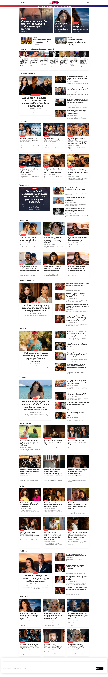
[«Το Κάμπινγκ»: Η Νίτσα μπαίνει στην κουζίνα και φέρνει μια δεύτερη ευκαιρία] (35, 341)
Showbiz (57, 21)
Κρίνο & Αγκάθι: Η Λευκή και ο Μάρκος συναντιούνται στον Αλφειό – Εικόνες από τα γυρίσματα (29, 442)
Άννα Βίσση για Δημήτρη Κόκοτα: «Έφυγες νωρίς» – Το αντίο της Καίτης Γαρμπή (77, 414)
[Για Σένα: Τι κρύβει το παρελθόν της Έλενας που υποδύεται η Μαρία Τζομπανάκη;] (60, 568)
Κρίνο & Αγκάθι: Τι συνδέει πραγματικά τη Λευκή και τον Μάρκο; (77, 442)
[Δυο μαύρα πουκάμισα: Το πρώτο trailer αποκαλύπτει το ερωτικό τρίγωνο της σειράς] (60, 113)
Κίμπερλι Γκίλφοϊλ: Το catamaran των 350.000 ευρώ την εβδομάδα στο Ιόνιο (75, 188)
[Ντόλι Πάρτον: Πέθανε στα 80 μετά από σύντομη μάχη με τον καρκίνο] (60, 405)
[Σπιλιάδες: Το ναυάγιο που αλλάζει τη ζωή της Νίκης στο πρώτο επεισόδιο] (30, 129)
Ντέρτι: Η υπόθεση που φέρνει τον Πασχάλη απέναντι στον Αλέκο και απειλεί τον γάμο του (78, 505)
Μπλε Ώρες (76, 22)
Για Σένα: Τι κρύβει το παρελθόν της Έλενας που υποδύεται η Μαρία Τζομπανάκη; (76, 566)
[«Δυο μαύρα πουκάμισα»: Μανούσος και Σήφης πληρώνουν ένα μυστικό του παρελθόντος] (60, 91)
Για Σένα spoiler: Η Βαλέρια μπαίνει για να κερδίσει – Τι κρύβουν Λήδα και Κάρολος (77, 578)
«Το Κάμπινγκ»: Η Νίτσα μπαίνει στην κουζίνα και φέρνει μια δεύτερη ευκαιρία (35, 356)
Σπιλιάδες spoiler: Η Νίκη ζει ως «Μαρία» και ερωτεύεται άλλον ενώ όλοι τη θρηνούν (53, 170)
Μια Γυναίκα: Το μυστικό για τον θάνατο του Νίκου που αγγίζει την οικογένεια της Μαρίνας (53, 239)
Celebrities (23, 185)
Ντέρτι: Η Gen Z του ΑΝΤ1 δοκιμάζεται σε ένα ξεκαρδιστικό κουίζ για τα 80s (29, 534)
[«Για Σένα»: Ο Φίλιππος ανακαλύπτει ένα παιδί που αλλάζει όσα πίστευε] (60, 590)
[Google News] (25, 2)
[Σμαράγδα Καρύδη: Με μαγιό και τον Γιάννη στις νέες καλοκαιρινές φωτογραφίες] (58, 200)
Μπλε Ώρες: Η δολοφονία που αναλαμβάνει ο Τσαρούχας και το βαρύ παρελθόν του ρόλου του (78, 616)
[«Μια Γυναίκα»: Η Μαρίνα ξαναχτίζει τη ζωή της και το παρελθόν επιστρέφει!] (54, 258)
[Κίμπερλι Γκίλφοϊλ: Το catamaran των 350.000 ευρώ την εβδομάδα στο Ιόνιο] (58, 190)
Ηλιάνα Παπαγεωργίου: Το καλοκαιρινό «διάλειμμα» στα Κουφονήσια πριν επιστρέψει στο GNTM (62, 26)
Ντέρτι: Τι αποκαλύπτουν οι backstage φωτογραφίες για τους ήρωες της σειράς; (53, 504)
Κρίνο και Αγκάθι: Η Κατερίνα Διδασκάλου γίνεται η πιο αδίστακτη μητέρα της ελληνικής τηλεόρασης (77, 472)
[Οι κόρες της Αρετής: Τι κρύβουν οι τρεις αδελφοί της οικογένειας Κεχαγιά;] (60, 286)
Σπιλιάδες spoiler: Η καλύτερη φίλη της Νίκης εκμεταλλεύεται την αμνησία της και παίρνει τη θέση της (77, 140)
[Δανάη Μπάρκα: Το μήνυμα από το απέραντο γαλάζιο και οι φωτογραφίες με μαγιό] (34, 54)
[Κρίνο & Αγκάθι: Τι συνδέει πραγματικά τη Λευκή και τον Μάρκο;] (78, 431)
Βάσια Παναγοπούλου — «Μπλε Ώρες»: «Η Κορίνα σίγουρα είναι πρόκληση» (76, 646)
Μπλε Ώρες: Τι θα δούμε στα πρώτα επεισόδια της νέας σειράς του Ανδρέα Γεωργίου (29, 646)
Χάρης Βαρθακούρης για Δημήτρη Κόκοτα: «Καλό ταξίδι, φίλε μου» (76, 393)
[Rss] (28, 2)
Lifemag (69, 37)
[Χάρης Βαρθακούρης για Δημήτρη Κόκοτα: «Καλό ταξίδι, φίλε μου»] (60, 396)
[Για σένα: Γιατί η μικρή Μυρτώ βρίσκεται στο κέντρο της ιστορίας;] (60, 557)
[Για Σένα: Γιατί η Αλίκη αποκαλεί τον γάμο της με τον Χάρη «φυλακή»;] (35, 563)
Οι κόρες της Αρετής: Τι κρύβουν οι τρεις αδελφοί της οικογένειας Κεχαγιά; (77, 284)
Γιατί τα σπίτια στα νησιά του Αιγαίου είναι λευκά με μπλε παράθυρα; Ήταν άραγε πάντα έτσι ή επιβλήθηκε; (77, 42)
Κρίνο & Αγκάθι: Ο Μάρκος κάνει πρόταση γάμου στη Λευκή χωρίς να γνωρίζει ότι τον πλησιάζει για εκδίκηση (53, 472)
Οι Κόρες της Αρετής (27, 280)
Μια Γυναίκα (24, 220)
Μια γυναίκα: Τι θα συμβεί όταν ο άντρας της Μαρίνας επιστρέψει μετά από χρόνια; (29, 268)
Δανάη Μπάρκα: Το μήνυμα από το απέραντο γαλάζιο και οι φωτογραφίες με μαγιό (34, 60)
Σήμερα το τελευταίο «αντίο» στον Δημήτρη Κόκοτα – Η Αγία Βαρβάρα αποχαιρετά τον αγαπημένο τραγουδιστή (84, 62)
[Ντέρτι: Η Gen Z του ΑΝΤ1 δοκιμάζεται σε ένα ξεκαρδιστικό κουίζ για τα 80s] (30, 523)
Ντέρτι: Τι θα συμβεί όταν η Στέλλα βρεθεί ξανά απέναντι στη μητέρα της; (29, 504)
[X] (21, 2)
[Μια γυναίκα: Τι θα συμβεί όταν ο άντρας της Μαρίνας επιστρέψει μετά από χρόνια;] (30, 258)
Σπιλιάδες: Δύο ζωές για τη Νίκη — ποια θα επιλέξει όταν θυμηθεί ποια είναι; (54, 140)
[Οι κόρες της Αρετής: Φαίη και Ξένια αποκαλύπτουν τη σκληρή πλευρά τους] (35, 293)
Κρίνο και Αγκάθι (24, 438)
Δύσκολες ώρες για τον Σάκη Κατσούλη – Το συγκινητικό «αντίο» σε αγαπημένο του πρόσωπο (34, 25)
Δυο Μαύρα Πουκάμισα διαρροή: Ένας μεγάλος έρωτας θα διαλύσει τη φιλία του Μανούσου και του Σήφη (77, 100)
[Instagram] (27, 2)
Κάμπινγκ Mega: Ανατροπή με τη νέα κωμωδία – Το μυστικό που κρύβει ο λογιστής (77, 344)
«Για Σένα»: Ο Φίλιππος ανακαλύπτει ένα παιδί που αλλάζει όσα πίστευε (77, 588)
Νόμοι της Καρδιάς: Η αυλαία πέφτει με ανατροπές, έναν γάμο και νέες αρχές (44, 59)
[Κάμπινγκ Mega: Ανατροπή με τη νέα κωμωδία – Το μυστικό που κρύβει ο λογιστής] (60, 346)
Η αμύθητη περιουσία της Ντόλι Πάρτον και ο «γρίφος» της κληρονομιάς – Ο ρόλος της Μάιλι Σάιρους (64, 61)
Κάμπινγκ (23, 328)
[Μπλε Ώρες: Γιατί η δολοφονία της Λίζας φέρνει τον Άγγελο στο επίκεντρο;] (54, 635)
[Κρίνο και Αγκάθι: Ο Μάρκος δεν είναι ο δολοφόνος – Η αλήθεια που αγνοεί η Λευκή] (54, 431)
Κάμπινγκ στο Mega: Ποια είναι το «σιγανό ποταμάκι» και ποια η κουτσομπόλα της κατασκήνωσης (76, 365)
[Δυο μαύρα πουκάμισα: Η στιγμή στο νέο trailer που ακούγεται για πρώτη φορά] (60, 79)
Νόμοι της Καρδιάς (43, 63)
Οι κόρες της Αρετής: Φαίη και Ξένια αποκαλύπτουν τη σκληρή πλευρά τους (35, 308)
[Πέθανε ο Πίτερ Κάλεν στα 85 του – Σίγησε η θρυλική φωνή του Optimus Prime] (74, 54)
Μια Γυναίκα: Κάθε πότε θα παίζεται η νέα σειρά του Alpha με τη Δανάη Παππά (77, 268)
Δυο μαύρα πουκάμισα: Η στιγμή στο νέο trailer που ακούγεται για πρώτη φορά (77, 78)
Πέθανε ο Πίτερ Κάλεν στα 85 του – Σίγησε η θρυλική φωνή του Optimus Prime (74, 60)
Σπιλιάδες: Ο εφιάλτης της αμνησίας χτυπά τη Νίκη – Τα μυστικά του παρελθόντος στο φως (78, 171)
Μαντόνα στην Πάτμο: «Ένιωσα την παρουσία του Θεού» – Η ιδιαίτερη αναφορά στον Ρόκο (75, 210)
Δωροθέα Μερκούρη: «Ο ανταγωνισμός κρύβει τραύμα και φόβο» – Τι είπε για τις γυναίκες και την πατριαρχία (54, 61)
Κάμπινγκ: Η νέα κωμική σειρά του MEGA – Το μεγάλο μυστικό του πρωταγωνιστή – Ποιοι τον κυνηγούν (77, 333)
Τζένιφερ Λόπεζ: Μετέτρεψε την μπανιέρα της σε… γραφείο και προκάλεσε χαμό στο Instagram (23, 60)
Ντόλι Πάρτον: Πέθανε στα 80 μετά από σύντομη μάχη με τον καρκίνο (78, 403)
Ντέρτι (22, 486)
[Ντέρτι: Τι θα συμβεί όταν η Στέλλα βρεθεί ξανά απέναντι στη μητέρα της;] (30, 494)
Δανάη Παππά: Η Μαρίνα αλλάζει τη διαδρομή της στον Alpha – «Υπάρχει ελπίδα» (29, 239)
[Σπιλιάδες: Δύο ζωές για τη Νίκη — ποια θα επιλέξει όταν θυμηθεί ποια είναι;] (54, 129)
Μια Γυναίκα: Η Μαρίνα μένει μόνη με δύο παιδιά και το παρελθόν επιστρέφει (77, 239)
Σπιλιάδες (23, 121)
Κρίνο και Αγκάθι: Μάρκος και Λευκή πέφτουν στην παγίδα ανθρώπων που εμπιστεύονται (29, 472)
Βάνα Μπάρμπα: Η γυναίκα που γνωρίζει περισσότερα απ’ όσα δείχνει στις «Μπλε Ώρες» (80, 27)
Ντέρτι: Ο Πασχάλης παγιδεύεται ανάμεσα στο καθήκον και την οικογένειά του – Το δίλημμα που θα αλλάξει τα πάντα (53, 535)
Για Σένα (22, 551)
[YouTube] (23, 2)
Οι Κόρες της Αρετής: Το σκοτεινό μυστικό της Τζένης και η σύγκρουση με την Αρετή (77, 295)
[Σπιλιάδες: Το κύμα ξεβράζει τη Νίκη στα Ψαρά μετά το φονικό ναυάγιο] (30, 160)
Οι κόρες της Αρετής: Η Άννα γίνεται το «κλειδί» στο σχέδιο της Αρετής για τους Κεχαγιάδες (77, 306)
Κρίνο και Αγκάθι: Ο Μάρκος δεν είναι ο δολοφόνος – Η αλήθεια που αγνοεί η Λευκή (53, 442)
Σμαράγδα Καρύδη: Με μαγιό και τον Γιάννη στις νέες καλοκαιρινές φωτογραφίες (75, 199)
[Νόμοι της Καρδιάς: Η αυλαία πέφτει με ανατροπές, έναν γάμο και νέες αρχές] (44, 54)
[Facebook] (20, 2)
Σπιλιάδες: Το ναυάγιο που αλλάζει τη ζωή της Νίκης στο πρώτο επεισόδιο (29, 140)
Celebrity (21, 65)
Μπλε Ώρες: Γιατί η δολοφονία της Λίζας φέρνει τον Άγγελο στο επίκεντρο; (53, 646)
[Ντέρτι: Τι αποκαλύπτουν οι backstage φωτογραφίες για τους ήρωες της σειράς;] (54, 494)
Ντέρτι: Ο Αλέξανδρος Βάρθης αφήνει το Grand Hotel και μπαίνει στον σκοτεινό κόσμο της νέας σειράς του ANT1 (77, 534)
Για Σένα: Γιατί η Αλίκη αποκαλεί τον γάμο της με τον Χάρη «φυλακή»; (36, 578)
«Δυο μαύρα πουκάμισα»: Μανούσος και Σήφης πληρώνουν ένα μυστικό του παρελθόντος (77, 89)
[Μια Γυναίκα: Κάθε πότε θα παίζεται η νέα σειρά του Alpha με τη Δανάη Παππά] (78, 258)
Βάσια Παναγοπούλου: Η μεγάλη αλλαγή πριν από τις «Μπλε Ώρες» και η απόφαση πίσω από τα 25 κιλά (53, 616)
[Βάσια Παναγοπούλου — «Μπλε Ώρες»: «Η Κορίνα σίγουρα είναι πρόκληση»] (78, 635)
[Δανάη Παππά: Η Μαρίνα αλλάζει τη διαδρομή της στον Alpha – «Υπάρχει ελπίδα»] (30, 228)
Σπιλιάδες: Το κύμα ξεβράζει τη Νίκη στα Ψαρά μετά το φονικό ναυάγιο (29, 170)
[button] (88, 2)
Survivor (23, 18)
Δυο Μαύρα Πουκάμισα (27, 73)
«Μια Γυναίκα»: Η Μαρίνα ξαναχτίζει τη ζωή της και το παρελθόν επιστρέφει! (53, 268)
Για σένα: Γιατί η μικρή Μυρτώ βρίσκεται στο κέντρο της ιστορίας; (76, 554)
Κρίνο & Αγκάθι (25, 423)
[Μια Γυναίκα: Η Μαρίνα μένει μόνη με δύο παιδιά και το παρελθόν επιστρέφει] (78, 228)
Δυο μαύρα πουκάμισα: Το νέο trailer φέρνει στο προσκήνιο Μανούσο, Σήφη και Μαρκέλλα (35, 101)
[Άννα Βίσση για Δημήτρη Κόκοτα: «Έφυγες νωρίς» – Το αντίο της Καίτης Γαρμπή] (60, 415)
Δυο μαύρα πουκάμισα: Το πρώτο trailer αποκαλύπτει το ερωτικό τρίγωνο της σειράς (76, 112)
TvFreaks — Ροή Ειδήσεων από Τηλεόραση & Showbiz (37, 49)
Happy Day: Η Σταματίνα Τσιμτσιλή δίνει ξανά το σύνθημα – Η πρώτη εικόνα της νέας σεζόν (76, 382)
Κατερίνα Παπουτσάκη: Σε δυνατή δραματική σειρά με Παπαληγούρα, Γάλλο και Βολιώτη (42, 41)
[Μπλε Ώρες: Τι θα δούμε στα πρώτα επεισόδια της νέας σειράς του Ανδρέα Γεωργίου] (30, 635)
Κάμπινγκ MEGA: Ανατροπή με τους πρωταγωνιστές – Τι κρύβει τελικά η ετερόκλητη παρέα (77, 354)
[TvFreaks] (54, 2)
